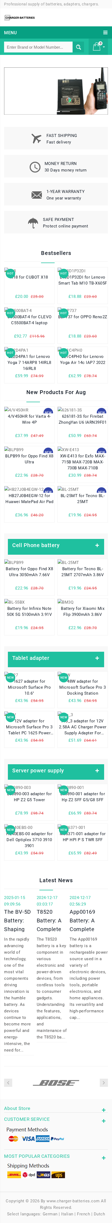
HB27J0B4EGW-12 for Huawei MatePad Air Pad (29, 498)
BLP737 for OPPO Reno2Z (82, 316)
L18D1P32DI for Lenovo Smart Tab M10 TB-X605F (82, 280)
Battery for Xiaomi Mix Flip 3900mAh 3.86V (82, 611)
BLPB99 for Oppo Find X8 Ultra (29, 459)
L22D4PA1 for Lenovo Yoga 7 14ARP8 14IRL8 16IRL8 (29, 362)
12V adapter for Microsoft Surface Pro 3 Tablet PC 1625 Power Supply (29, 728)
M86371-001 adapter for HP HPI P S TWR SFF (83, 836)
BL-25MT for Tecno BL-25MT (83, 498)
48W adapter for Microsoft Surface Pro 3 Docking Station (82, 687)
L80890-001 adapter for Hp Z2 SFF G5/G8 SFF (82, 796)
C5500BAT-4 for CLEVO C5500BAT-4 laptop (29, 319)
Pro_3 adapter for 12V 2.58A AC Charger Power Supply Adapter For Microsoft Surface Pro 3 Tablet (83, 728)
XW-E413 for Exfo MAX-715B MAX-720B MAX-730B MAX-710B (82, 462)
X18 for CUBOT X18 (29, 277)
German (50, 1214)
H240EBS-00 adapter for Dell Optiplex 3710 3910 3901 (29, 839)
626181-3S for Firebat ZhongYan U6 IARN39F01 (83, 419)
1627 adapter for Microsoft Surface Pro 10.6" (29, 687)
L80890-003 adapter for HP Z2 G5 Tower (29, 796)
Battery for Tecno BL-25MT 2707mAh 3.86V (82, 571)
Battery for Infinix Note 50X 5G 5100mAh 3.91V (29, 611)
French (83, 1214)
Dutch (99, 1214)
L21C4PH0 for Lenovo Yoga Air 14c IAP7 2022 (82, 359)
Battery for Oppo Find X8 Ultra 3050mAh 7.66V (29, 571)
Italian (67, 1214)
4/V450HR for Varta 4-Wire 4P (29, 419)
